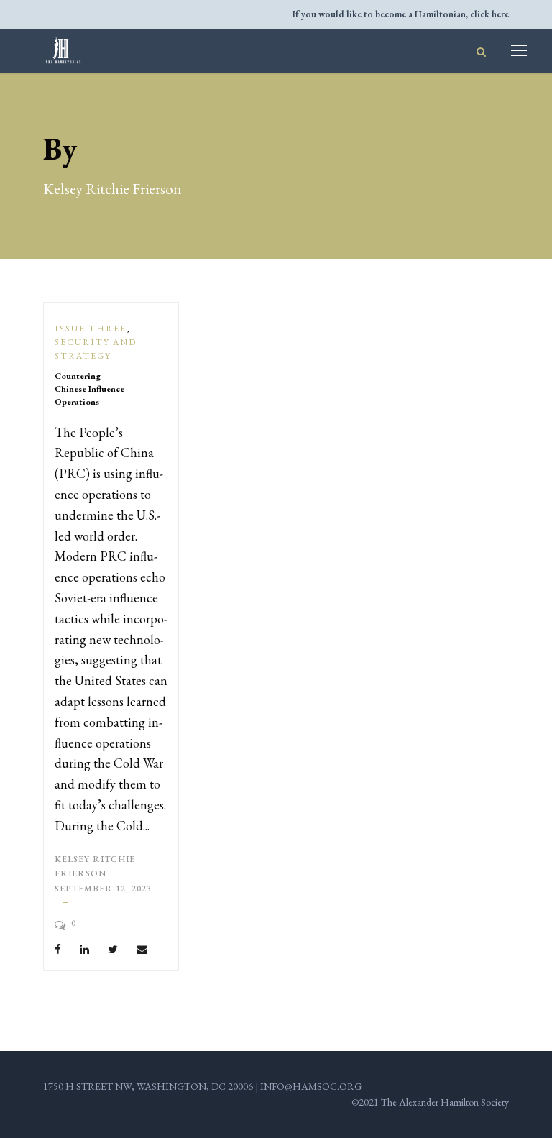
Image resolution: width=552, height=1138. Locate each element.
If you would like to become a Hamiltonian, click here (401, 14)
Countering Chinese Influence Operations (89, 389)
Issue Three (90, 328)
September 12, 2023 (103, 888)
